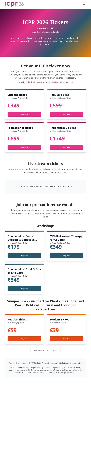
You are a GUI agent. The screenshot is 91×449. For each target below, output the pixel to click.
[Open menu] (84, 4)
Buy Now (24, 114)
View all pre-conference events (45, 350)
